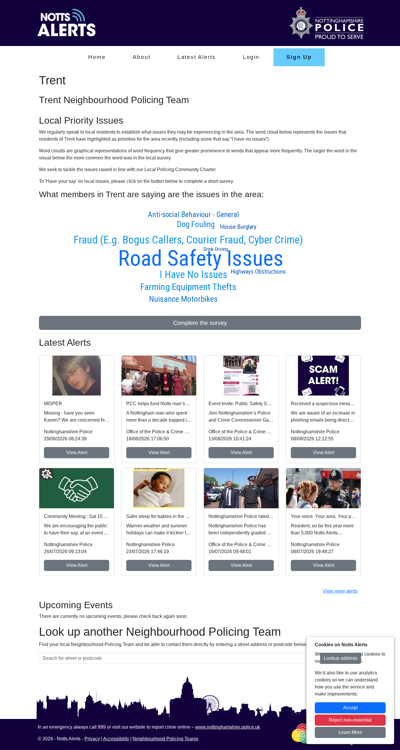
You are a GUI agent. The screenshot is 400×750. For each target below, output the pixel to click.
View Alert (76, 452)
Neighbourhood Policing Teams (165, 738)
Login (251, 57)
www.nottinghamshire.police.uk (227, 727)
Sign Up (299, 57)
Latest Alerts (196, 57)
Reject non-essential (350, 719)
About (142, 57)
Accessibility (116, 738)
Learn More (350, 732)
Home (97, 57)
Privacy (92, 738)
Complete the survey (200, 323)
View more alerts (340, 591)
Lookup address (340, 658)
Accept (350, 707)
